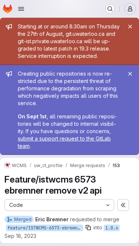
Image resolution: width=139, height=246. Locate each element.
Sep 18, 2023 (20, 236)
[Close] (130, 26)
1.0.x (111, 228)
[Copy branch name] (88, 227)
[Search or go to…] (110, 8)
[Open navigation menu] (21, 9)
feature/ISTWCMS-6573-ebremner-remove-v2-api (45, 228)
